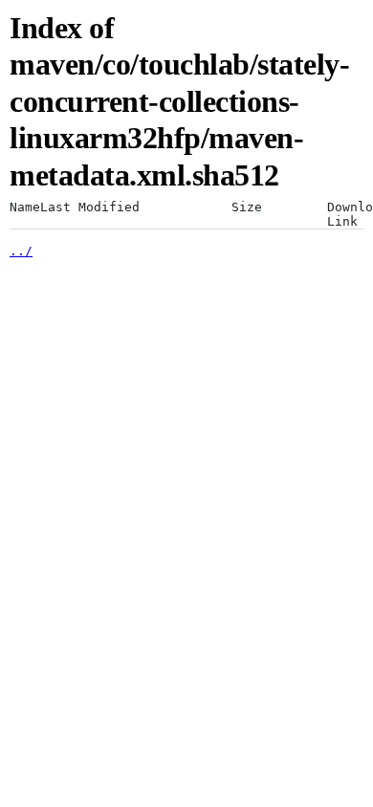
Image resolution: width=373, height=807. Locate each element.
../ (21, 251)
